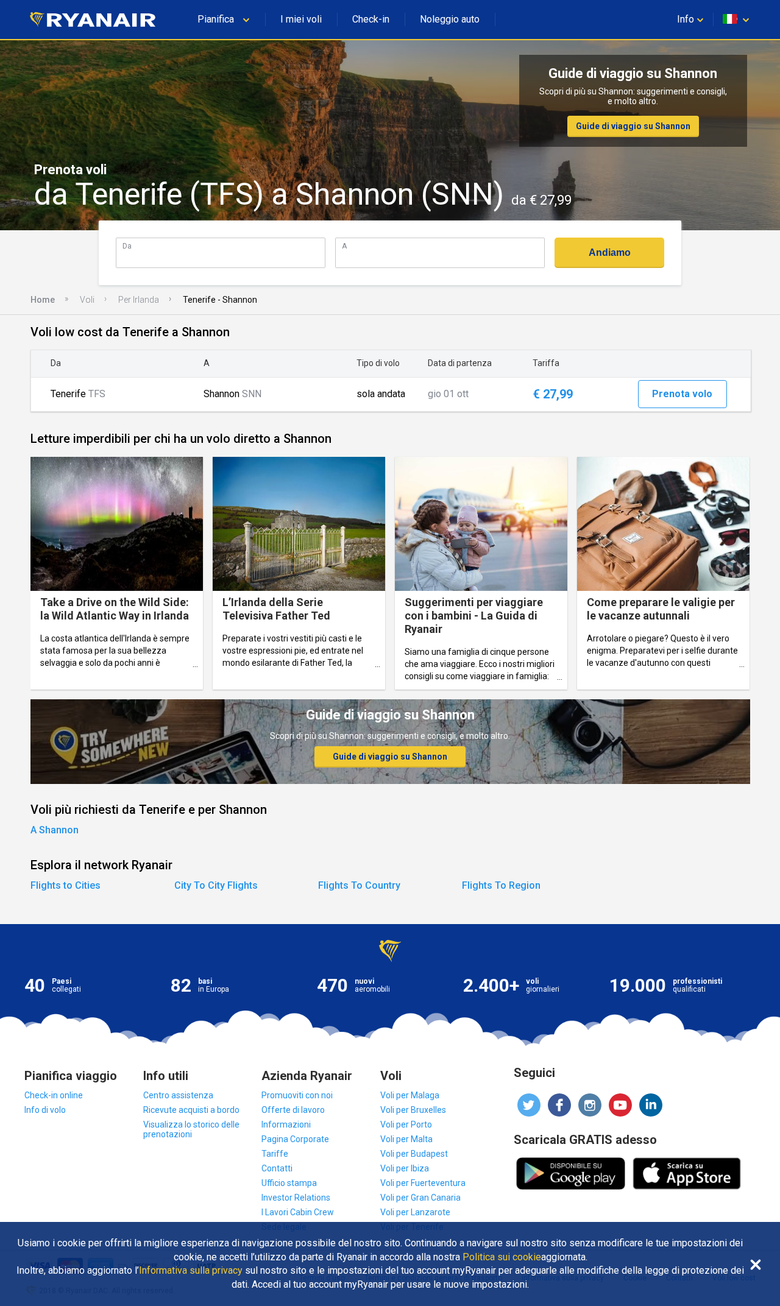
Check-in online (53, 1095)
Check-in (370, 19)
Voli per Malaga (409, 1095)
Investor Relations (295, 1197)
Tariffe (274, 1154)
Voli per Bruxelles (413, 1110)
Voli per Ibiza (404, 1168)
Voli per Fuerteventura (423, 1183)
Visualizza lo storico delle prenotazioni (191, 1129)
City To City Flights (216, 885)
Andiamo (610, 252)
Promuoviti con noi (297, 1095)
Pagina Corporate (295, 1139)
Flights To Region (501, 885)
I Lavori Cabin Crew (297, 1212)
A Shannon (54, 830)
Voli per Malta (406, 1139)
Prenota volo (682, 394)
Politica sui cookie (502, 1257)
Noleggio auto (450, 19)
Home (42, 300)
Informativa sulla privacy (191, 1270)
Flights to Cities (65, 885)
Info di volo (45, 1110)
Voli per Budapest (414, 1154)
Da (127, 246)
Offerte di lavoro (293, 1110)
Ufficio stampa (289, 1183)
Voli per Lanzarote (415, 1212)
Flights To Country (359, 885)
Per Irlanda (138, 300)
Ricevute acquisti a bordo (191, 1110)
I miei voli (301, 19)
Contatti (276, 1168)
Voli (87, 300)
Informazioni (286, 1124)
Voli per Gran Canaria (420, 1197)
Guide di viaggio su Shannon (633, 126)
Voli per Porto (406, 1124)
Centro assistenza (178, 1095)
